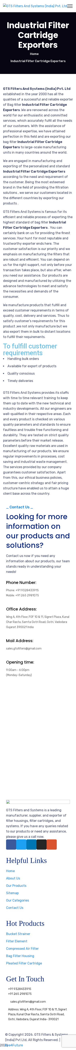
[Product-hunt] (52, 844)
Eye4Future (14, 1045)
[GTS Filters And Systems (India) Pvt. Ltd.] (35, 6)
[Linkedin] (31, 844)
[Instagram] (41, 844)
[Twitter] (21, 844)
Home (34, 54)
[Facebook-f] (11, 844)
